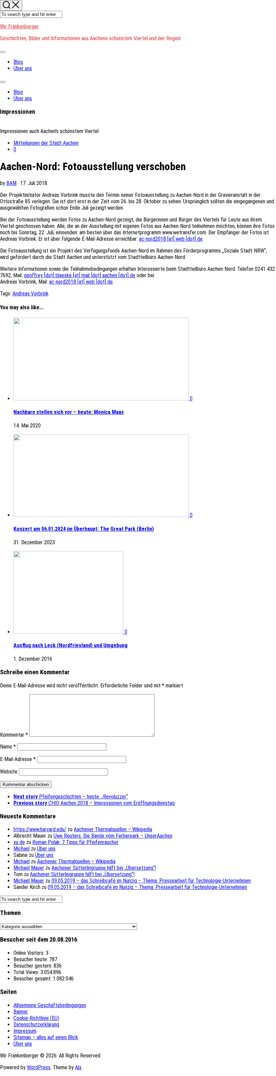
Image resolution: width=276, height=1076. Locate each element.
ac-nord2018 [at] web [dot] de (171, 239)
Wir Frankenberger (19, 26)
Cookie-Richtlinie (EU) (36, 1018)
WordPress (38, 1067)
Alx (78, 1067)
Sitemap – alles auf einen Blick (45, 1037)
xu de (19, 842)
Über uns (22, 68)
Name (8, 746)
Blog (18, 62)
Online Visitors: (29, 953)
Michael (21, 848)
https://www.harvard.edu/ (39, 829)
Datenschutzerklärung (36, 1024)
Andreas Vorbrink (30, 293)
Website (9, 771)
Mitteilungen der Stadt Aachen (45, 143)
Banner (20, 1011)
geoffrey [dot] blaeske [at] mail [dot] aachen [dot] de (79, 275)
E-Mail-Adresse (18, 759)
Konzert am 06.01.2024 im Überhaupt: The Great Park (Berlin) (83, 529)
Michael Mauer (28, 868)
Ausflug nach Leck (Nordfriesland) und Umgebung (70, 645)
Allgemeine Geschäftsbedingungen (49, 1005)
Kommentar (14, 735)
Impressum (24, 1031)
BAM (11, 183)
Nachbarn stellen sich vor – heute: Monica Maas (68, 412)
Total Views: (26, 972)
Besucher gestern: (33, 966)
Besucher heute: (31, 959)
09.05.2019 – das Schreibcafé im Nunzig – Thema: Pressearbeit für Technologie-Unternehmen (151, 880)
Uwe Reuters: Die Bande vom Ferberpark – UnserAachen (113, 836)
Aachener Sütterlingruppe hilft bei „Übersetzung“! (103, 868)
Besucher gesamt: (33, 978)
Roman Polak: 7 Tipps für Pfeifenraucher (75, 842)
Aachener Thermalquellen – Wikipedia (113, 829)
